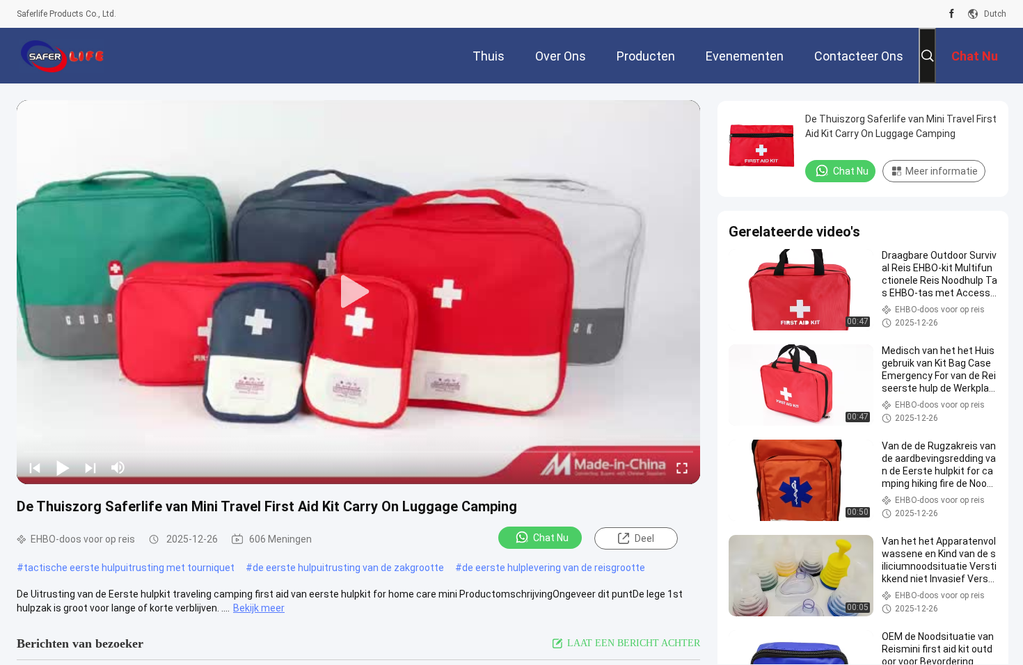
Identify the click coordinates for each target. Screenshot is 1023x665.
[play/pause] (63, 467)
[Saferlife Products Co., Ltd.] (61, 55)
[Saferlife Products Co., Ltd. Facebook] (951, 14)
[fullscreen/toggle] (682, 467)
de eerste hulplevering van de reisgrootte (553, 567)
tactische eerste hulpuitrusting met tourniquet (129, 567)
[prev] (35, 467)
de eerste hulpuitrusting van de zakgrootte (348, 567)
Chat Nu (551, 537)
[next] (90, 467)
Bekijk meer (259, 608)
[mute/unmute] (118, 467)
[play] (358, 292)
